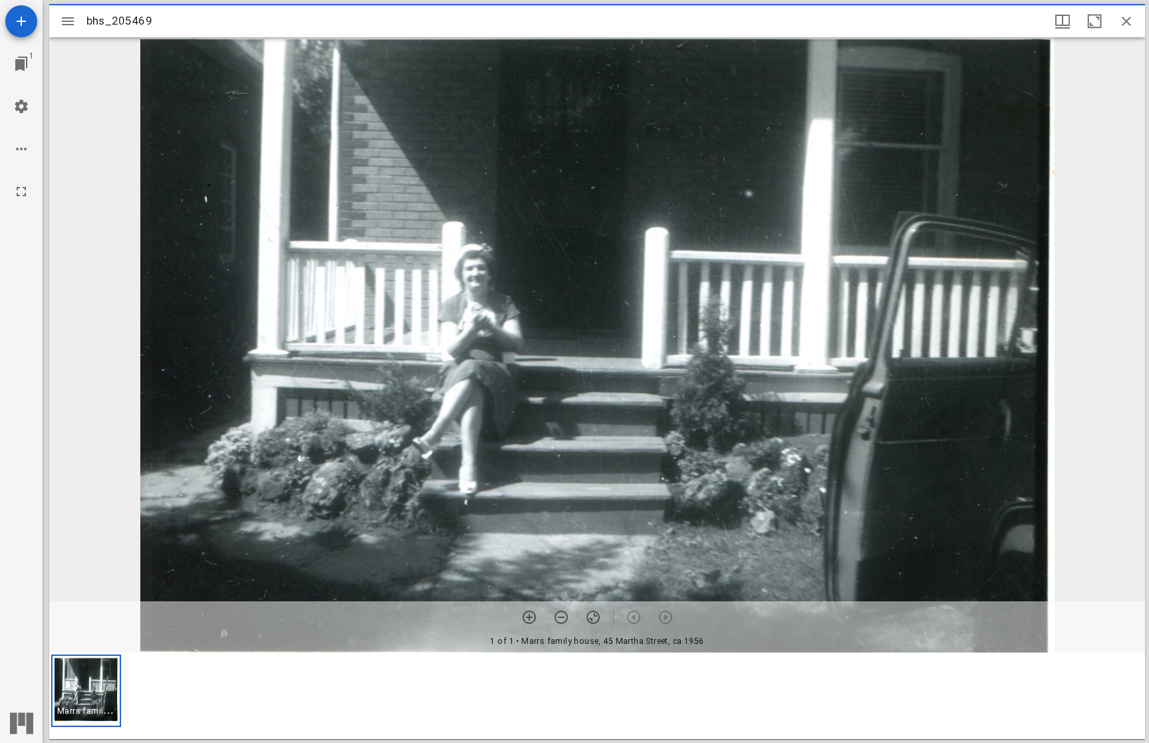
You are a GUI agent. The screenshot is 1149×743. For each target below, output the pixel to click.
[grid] (597, 696)
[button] (86, 691)
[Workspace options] (21, 149)
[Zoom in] (529, 617)
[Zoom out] (561, 617)
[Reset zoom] (593, 617)
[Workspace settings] (21, 106)
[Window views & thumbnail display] (1063, 21)
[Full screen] (21, 192)
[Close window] (1126, 21)
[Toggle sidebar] (68, 21)
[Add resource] (21, 21)
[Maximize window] (1094, 21)
